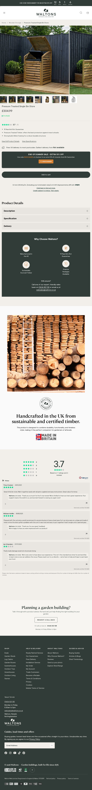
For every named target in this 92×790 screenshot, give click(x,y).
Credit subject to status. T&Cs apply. (46, 190)
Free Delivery (31, 659)
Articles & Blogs (75, 656)
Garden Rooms (10, 662)
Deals (6, 653)
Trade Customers (32, 672)
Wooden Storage (15, 23)
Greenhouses (9, 672)
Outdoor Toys (9, 669)
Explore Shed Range (55, 666)
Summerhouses (10, 666)
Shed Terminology (76, 659)
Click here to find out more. (46, 188)
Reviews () (10, 125)
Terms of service (73, 779)
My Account (30, 669)
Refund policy (50, 779)
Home (4, 23)
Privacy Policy (34, 739)
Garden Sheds (9, 656)
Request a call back (46, 620)
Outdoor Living (9, 675)
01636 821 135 (44, 287)
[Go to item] (3, 99)
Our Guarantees (32, 656)
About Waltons (53, 653)
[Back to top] (32, 770)
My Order (29, 666)
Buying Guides (74, 653)
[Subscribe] (51, 745)
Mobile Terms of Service (35, 688)
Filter (7, 480)
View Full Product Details (10, 141)
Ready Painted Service (34, 653)
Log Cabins (8, 659)
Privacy (28, 682)
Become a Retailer (33, 675)
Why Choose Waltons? (56, 656)
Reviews (51, 659)
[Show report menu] (87, 503)
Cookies (29, 685)
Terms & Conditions (33, 678)
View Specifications (29, 141)
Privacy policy (61, 779)
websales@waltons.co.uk (46, 290)
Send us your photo (55, 662)
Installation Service (33, 662)
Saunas (7, 678)
